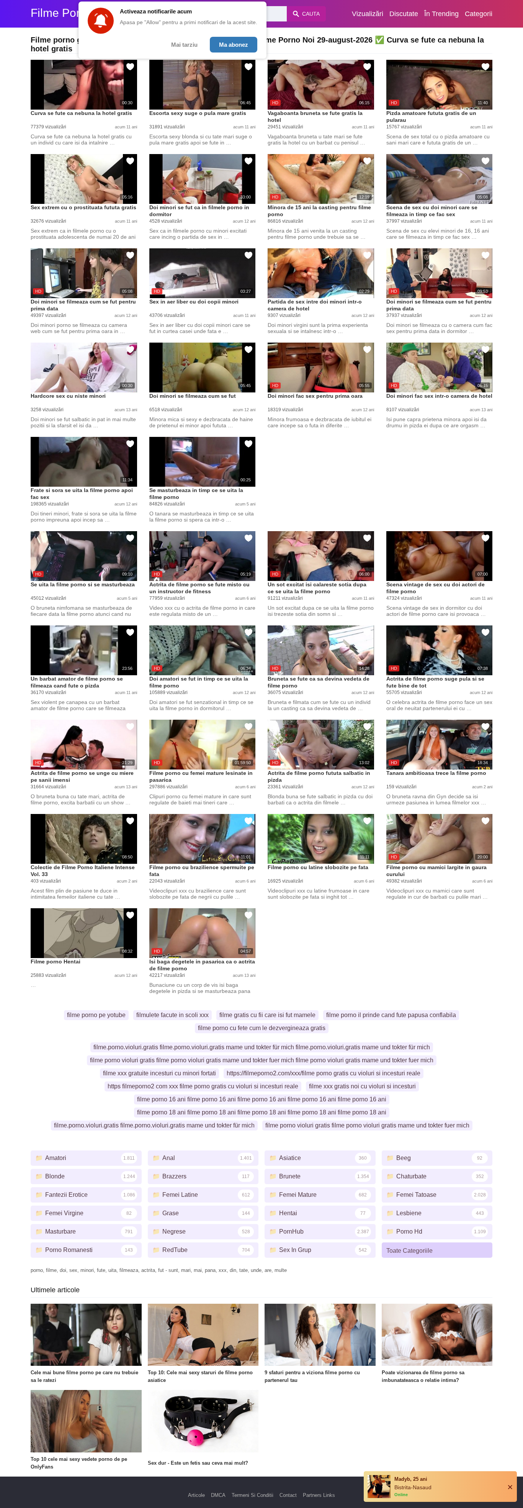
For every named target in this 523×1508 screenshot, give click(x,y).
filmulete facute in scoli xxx (172, 1015)
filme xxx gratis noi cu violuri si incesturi (362, 1086)
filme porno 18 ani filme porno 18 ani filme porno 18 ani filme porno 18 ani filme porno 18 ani (261, 1112)
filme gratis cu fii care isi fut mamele (267, 1015)
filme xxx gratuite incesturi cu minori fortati (159, 1073)
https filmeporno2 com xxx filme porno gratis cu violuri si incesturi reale (203, 1086)
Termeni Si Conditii (252, 1495)
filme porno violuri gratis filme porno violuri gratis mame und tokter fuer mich (367, 1125)
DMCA (218, 1495)
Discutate (403, 14)
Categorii (478, 14)
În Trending (441, 14)
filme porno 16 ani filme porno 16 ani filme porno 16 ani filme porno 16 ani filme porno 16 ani (261, 1099)
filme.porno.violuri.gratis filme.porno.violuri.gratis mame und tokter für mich (154, 1125)
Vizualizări (367, 14)
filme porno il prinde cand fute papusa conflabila (391, 1015)
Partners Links (319, 1495)
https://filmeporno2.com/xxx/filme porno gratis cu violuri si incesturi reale (323, 1073)
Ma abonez (233, 44)
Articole (196, 1495)
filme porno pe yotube (96, 1015)
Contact (288, 1495)
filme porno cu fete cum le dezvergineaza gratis (261, 1028)
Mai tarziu (184, 44)
